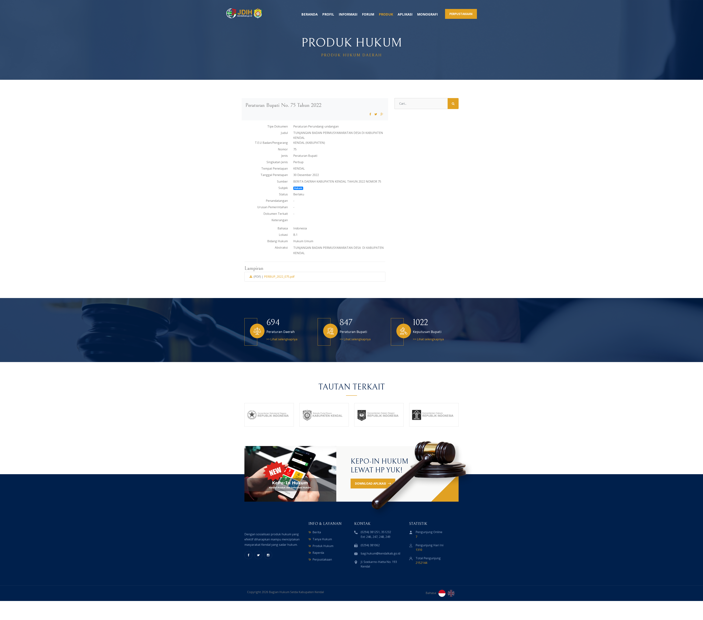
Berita (317, 532)
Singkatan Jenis (277, 162)
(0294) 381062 (370, 545)
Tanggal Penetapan (274, 175)
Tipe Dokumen (277, 126)
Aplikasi (405, 14)
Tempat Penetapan (274, 168)
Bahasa (283, 228)
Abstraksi (281, 248)
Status (283, 194)
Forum (368, 14)
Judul (284, 133)
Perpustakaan (322, 559)
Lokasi (283, 235)
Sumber (282, 181)
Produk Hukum (323, 546)
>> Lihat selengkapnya (281, 339)
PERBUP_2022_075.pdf (279, 277)
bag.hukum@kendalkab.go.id (380, 553)
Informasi (348, 14)
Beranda (309, 14)
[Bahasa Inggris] (451, 593)
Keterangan (279, 220)
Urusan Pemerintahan (272, 207)
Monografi (427, 14)
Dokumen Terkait (275, 214)
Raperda (318, 553)
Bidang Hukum (277, 241)
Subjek (283, 188)
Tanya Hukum (322, 539)
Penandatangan (277, 201)
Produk (386, 14)
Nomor (283, 149)
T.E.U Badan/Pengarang (271, 143)
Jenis (284, 156)
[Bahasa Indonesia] (442, 593)
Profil (328, 14)
